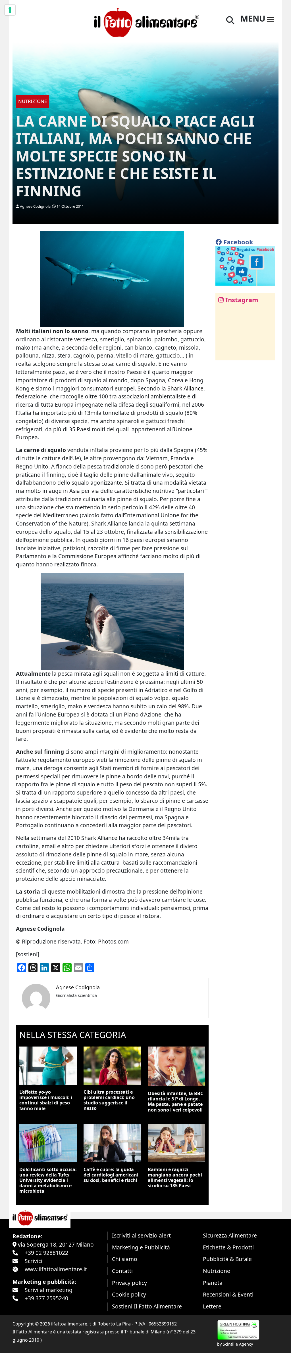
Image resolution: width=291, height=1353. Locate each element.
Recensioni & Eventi (228, 1294)
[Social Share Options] (223, 353)
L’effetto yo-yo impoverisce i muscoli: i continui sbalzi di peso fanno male (45, 1100)
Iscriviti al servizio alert (141, 1235)
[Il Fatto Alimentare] (145, 21)
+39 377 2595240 (46, 1298)
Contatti (122, 1271)
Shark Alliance (185, 388)
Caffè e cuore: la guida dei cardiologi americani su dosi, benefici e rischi (111, 1174)
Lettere (212, 1306)
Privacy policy (129, 1283)
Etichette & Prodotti (228, 1247)
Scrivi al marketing (48, 1290)
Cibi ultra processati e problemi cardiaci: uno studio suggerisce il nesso (109, 1100)
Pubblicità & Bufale (227, 1259)
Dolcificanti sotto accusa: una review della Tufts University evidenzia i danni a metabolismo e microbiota (48, 1180)
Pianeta (213, 1283)
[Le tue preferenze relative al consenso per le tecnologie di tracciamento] (10, 10)
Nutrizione (216, 1271)
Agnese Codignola (35, 206)
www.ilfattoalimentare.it (56, 1269)
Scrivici (33, 1261)
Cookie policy (129, 1294)
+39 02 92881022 (46, 1253)
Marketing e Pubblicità (141, 1247)
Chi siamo (124, 1259)
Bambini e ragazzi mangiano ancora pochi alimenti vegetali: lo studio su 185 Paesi (175, 1177)
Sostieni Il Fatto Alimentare (147, 1306)
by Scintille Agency (235, 1344)
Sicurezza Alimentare (230, 1235)
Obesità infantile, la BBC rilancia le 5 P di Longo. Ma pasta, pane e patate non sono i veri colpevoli (175, 1101)
